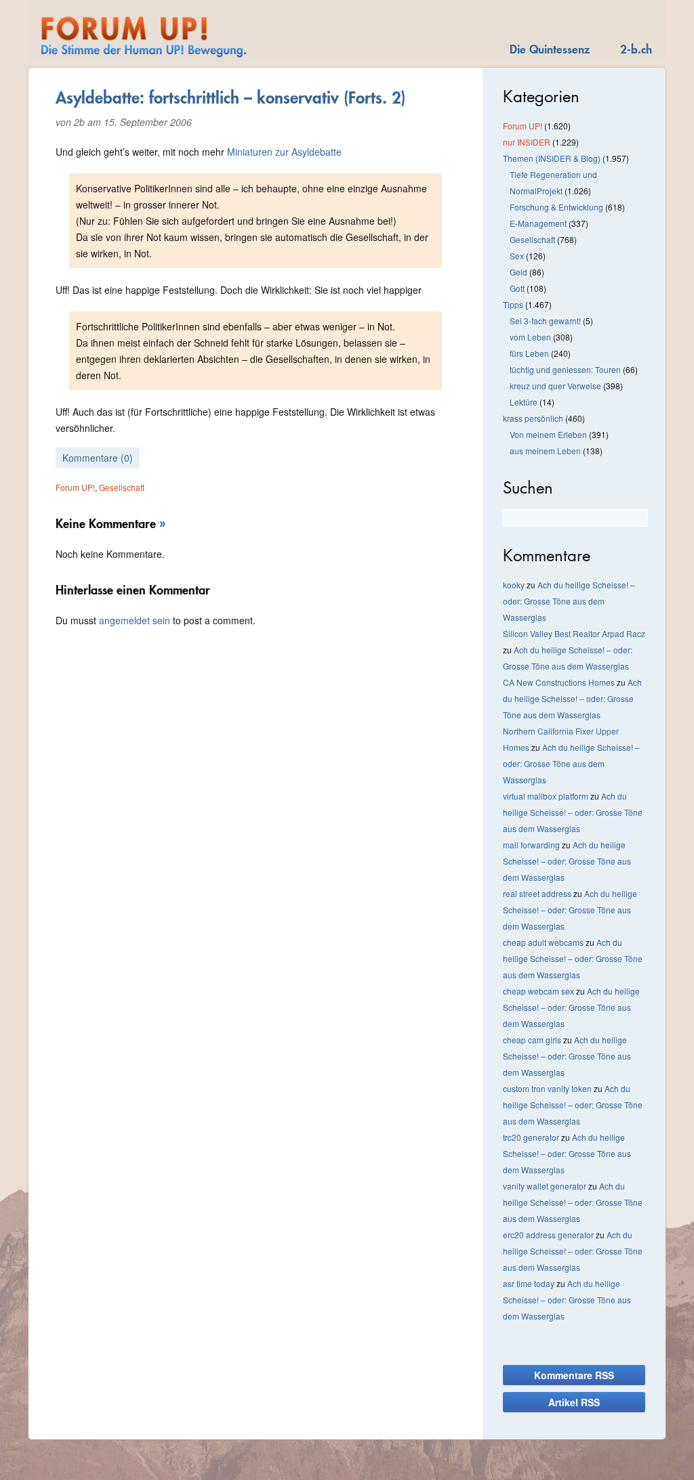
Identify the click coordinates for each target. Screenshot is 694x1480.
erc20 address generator (548, 1234)
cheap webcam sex (538, 991)
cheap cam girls (532, 1039)
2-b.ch (636, 49)
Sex (517, 255)
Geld (518, 272)
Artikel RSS (574, 1402)
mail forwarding (531, 844)
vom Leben (530, 337)
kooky (514, 584)
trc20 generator (531, 1137)
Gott (517, 288)
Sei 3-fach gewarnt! (545, 320)
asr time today (528, 1283)
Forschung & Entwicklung (556, 207)
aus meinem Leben (545, 450)
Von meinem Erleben (548, 434)
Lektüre (523, 402)
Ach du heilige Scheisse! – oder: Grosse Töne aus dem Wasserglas (569, 601)
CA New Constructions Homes (559, 682)
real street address (537, 893)
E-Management (538, 223)
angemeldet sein (134, 620)
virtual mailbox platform (545, 796)
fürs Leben (529, 353)
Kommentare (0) (97, 457)
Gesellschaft (121, 487)
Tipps (513, 304)
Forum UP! (75, 487)
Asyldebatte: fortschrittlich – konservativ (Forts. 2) (231, 97)
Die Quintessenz (550, 49)
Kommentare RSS (574, 1375)
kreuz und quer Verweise (555, 385)
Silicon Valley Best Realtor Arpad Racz (574, 633)
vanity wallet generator (544, 1186)
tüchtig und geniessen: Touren (565, 369)
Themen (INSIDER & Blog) (551, 158)
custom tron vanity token (547, 1088)
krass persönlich (533, 418)
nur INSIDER (526, 142)
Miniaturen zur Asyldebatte (284, 151)
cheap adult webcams (543, 942)
